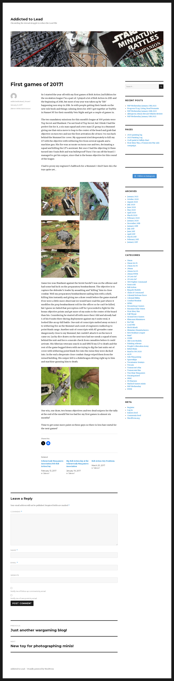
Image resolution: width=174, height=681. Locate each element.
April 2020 (131, 213)
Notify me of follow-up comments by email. (28, 591)
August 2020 (132, 202)
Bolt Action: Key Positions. (103, 461)
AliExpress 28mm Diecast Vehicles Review (145, 114)
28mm (130, 268)
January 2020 (133, 221)
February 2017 (133, 239)
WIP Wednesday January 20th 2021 (142, 111)
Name (14, 550)
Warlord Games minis (136, 384)
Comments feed (134, 415)
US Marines (132, 381)
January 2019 (132, 226)
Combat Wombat (134, 301)
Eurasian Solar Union (136, 309)
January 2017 (132, 242)
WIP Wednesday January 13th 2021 (141, 116)
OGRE (129, 338)
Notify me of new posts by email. (24, 598)
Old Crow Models (134, 341)
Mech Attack (132, 327)
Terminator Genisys (135, 362)
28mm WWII (16, 109)
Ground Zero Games (135, 317)
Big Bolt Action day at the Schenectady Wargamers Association (77, 463)
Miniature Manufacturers (138, 330)
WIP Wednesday (134, 386)
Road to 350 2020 (134, 352)
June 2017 (131, 231)
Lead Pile (131, 325)
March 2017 (132, 237)
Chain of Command (135, 293)
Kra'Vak (130, 322)
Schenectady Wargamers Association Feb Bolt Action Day (52, 463)
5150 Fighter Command (137, 282)
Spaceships (132, 360)
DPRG (129, 303)
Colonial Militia (133, 298)
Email (14, 563)
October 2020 (133, 199)
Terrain (130, 365)
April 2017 (131, 234)
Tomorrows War (134, 370)
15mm (129, 260)
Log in (130, 410)
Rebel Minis (132, 349)
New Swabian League (136, 333)
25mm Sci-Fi (132, 266)
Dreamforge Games (135, 306)
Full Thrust (131, 314)
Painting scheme (134, 343)
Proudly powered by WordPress (40, 669)
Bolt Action (26, 109)
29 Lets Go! (131, 277)
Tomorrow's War (134, 368)
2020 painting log (134, 135)
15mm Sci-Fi (132, 263)
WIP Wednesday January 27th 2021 (141, 106)
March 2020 (132, 215)
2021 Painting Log (135, 137)
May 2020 (131, 210)
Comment (16, 512)
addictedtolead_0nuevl (20, 101)
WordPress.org (133, 418)
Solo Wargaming (134, 357)
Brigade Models (134, 290)
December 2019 (133, 223)
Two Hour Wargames (136, 373)
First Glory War (133, 311)
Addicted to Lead (27, 19)
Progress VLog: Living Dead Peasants (143, 108)
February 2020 (133, 218)
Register (130, 407)
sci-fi (129, 354)
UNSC (129, 378)
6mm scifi (131, 285)
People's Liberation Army (138, 346)
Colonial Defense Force (137, 295)
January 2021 (132, 197)
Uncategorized (133, 376)
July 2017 (130, 229)
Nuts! (129, 335)
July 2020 (131, 205)
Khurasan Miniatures (136, 319)
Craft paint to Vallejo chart (138, 140)
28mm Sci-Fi (132, 271)
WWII (129, 389)
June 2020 (131, 207)
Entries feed (132, 413)
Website (15, 575)
